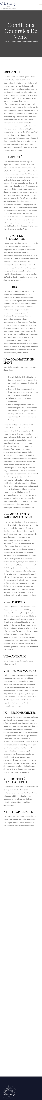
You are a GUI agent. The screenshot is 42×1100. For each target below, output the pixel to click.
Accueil (6, 42)
